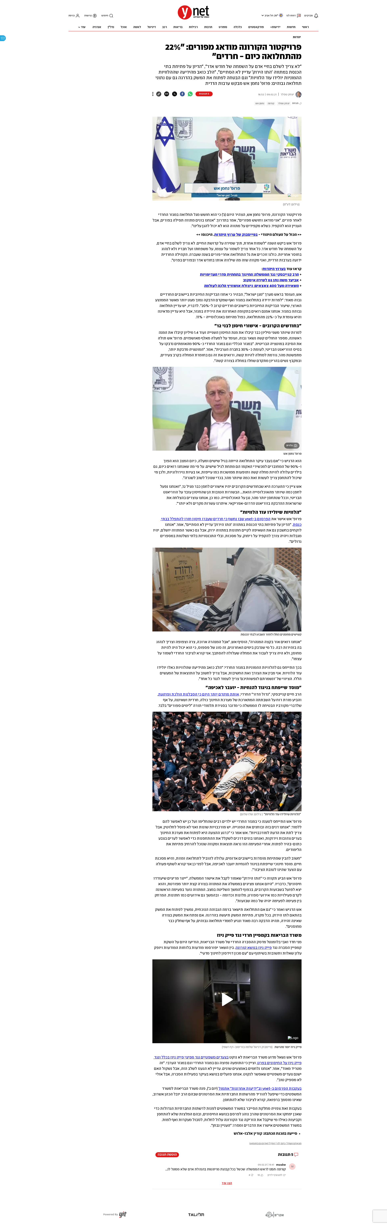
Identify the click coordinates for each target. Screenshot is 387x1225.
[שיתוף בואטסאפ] (190, 94)
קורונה (271, 103)
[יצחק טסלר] (298, 95)
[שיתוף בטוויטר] (174, 94)
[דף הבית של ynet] (193, 19)
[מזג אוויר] (281, 17)
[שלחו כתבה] (166, 94)
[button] (262, 15)
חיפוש (104, 16)
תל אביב (269, 16)
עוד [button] (83, 27)
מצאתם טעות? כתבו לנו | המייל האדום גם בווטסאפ (275, 1143)
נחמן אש (259, 103)
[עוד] (152, 94)
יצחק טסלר (284, 103)
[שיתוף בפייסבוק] (182, 94)
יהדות (297, 37)
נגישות (88, 16)
